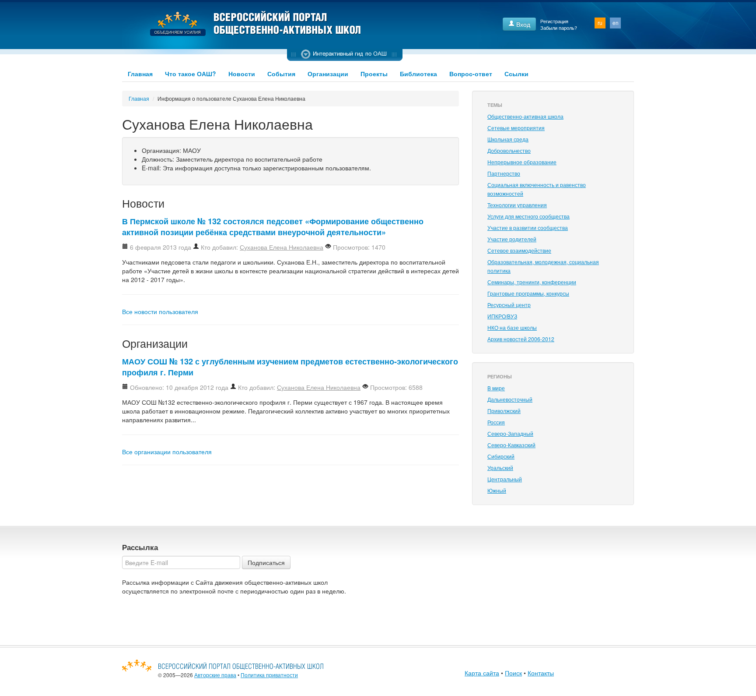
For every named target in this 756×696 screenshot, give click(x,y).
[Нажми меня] (345, 55)
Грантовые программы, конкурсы (528, 293)
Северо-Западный (510, 433)
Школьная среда (507, 139)
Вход (522, 24)
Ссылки (516, 73)
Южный (496, 490)
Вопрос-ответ (470, 73)
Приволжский (504, 410)
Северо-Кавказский (511, 445)
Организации (328, 73)
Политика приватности (269, 674)
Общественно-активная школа (525, 116)
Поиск (513, 672)
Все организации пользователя (167, 451)
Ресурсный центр (509, 304)
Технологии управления (517, 204)
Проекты (374, 73)
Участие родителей (511, 239)
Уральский (500, 467)
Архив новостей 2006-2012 (520, 339)
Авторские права (215, 674)
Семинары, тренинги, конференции (531, 282)
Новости (241, 73)
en (615, 22)
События (281, 73)
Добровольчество (509, 150)
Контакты (541, 672)
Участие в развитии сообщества (527, 227)
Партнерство (503, 173)
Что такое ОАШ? (190, 73)
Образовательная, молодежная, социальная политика (543, 266)
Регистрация (554, 21)
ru (600, 22)
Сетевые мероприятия (516, 127)
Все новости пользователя (160, 311)
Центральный (504, 479)
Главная (140, 73)
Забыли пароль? (558, 28)
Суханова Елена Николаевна (281, 247)
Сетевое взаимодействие (519, 250)
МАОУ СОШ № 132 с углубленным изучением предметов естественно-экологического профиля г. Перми (290, 367)
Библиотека (418, 73)
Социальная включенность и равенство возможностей (536, 189)
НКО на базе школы (512, 327)
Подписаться (266, 562)
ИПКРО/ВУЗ (502, 316)
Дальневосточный (509, 399)
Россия (496, 422)
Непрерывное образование (521, 162)
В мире (496, 388)
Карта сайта (482, 672)
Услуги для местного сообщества (528, 216)
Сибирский (500, 456)
